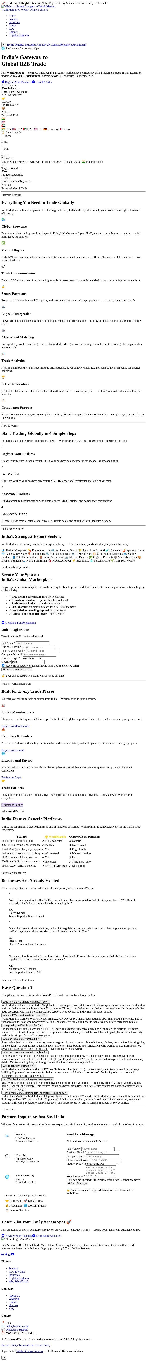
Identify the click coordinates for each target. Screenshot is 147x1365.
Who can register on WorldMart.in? (22, 1039)
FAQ (11, 28)
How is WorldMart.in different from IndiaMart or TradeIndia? (34, 1092)
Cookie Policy (43, 1345)
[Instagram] (9, 1254)
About (12, 25)
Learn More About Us (48, 1235)
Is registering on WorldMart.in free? (22, 1025)
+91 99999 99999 (24, 1158)
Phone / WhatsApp (13, 650)
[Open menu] (2, 42)
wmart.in (19, 1179)
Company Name (11, 654)
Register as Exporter (12, 750)
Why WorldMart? (19, 1281)
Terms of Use (26, 1345)
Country (6, 661)
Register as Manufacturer (15, 725)
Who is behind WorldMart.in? (19, 1065)
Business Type (10, 658)
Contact (13, 31)
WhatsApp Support (17, 1329)
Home (12, 15)
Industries (14, 22)
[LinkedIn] (2, 1254)
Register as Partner (12, 804)
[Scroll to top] (3, 1358)
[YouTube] (12, 1254)
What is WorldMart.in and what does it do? (26, 1001)
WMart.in (14, 1298)
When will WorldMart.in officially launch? (25, 1015)
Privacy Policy (9, 1345)
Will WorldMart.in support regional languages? (27, 1079)
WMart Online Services (29, 1351)
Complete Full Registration (20, 622)
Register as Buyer (11, 777)
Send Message (78, 1183)
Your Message (76, 1176)
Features (13, 18)
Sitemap (13, 1305)
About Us (14, 1295)
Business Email (11, 646)
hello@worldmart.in (25, 1138)
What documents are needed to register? (25, 1052)
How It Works (43, 82)
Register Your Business (73, 44)
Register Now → (120, 3)
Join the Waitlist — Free (18, 669)
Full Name (8, 643)
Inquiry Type (75, 1163)
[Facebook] (6, 1254)
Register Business (19, 35)
